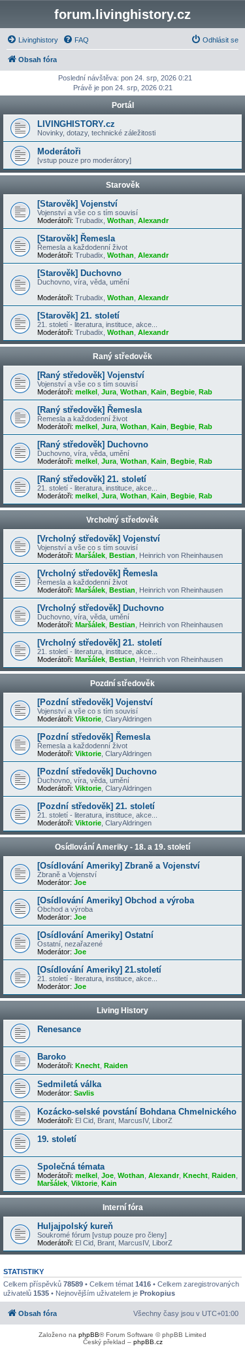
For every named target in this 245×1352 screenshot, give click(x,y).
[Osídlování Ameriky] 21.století (99, 970)
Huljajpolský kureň (75, 1226)
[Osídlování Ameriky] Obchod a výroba (115, 900)
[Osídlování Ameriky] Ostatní (95, 935)
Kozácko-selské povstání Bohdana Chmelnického (137, 1112)
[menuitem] (32, 40)
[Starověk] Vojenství (77, 204)
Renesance (59, 1029)
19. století (56, 1139)
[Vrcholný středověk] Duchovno (100, 608)
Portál (123, 105)
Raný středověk (122, 356)
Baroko (51, 1057)
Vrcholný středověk (122, 520)
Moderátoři (59, 151)
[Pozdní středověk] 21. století (96, 806)
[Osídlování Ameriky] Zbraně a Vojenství (118, 866)
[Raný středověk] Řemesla (89, 410)
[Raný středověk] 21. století (91, 479)
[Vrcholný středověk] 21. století (99, 643)
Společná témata (71, 1166)
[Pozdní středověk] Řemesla (93, 737)
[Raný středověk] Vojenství (90, 375)
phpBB (88, 1334)
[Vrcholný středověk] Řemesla (97, 573)
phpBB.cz (148, 1341)
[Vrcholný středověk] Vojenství (98, 539)
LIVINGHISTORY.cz (76, 124)
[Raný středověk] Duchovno (92, 444)
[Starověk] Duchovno (79, 273)
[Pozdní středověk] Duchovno (97, 771)
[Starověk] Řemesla (76, 238)
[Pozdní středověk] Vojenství (95, 702)
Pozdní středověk (122, 683)
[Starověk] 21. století (78, 316)
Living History (122, 1010)
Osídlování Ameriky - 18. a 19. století (122, 847)
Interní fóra (123, 1207)
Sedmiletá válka (69, 1084)
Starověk (123, 185)
